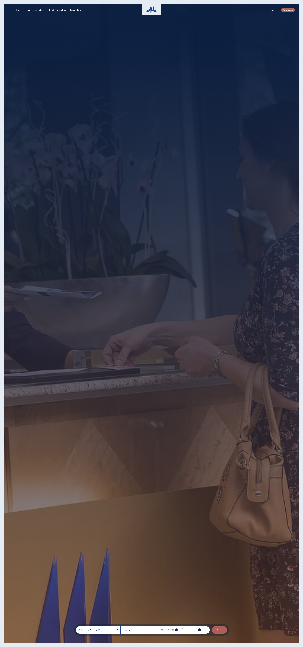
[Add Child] (199, 629)
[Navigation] (10, 10)
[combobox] (98, 630)
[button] (276, 642)
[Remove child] (205, 629)
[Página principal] (151, 9)
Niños (195, 630)
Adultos (171, 630)
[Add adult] (176, 629)
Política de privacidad (240, 642)
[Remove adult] (181, 629)
